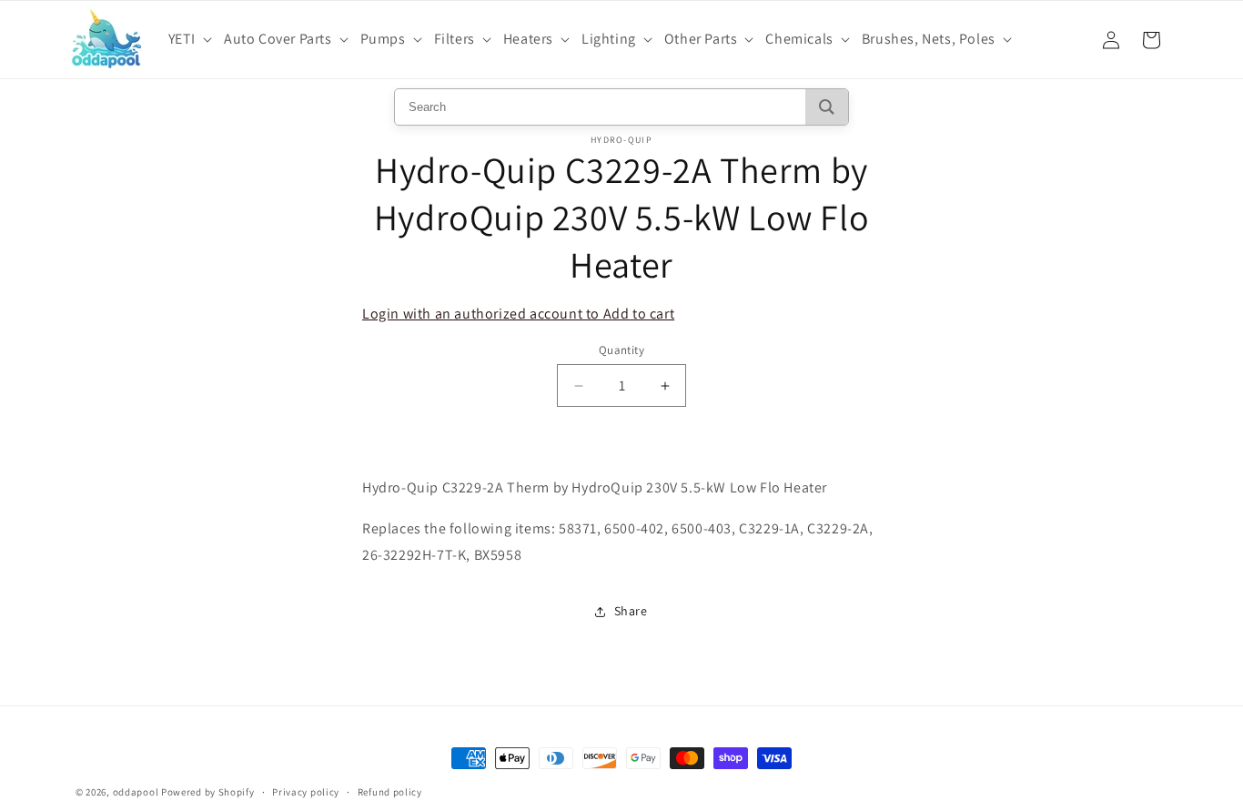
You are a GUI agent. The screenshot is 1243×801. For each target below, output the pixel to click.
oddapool (136, 792)
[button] (192, 39)
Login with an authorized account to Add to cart (518, 313)
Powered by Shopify (208, 792)
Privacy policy (305, 791)
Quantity (621, 350)
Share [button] (631, 611)
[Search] (826, 107)
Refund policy (390, 791)
